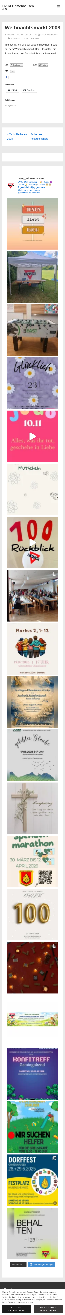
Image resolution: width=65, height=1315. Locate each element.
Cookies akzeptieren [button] (16, 1309)
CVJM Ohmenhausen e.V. (18, 7)
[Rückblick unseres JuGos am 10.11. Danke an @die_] (32, 436)
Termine (35, 38)
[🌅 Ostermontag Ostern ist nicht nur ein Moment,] (32, 224)
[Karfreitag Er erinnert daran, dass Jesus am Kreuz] (32, 808)
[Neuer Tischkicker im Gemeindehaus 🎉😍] (32, 330)
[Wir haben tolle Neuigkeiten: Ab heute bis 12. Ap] (32, 861)
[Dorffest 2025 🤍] (32, 1180)
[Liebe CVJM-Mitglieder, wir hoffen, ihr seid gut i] (32, 1021)
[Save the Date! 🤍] (32, 914)
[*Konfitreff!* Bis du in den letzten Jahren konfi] (32, 1074)
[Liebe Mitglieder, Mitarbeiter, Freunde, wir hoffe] (32, 489)
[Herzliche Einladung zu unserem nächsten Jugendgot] (32, 383)
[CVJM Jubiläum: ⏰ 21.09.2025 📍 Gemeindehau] (32, 1127)
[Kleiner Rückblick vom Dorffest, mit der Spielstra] (32, 277)
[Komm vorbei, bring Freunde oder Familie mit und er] (32, 649)
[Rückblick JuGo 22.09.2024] (32, 967)
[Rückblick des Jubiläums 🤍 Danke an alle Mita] (32, 542)
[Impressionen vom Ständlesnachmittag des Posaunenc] (32, 596)
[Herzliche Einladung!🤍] (32, 702)
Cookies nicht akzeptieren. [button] (48, 1309)
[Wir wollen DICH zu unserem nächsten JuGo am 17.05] (32, 755)
